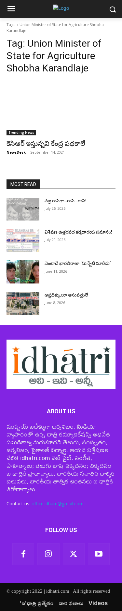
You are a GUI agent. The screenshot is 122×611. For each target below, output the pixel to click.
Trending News (21, 132)
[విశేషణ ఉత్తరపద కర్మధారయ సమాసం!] (23, 240)
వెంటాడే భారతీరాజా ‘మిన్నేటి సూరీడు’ (78, 263)
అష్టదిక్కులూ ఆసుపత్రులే (66, 295)
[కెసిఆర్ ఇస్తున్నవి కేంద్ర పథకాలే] (61, 108)
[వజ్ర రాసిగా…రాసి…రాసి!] (23, 209)
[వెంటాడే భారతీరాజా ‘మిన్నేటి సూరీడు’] (23, 271)
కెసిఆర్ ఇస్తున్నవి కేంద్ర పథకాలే (46, 143)
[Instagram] (48, 554)
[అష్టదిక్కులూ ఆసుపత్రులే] (23, 303)
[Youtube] (99, 554)
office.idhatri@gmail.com (58, 503)
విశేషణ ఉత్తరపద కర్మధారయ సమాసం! (78, 232)
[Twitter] (74, 554)
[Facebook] (23, 554)
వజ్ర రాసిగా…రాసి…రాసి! (66, 200)
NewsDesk (16, 152)
